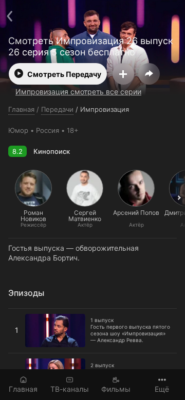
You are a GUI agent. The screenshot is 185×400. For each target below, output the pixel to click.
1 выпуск (24, 313)
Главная (23, 389)
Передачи (57, 109)
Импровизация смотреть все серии (78, 91)
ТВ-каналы (69, 389)
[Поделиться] (149, 74)
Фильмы (116, 389)
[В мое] (123, 74)
